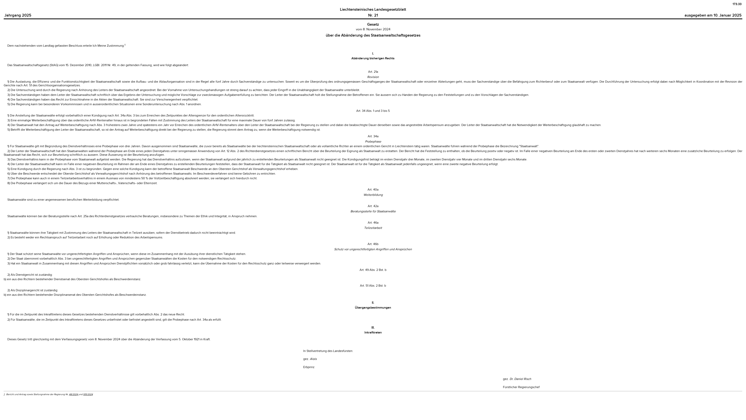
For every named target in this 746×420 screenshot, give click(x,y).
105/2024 (88, 394)
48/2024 (73, 394)
